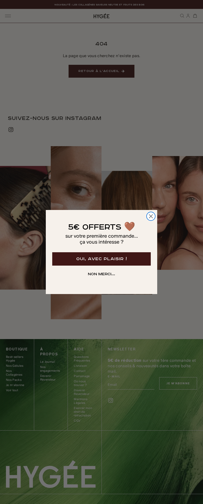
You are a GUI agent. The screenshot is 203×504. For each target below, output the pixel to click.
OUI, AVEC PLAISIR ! (101, 258)
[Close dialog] (151, 216)
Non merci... (101, 274)
